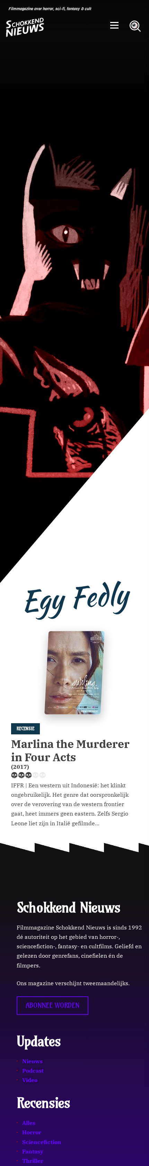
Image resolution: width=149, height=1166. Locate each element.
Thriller (32, 1160)
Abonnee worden (52, 1005)
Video (29, 1079)
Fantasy (32, 1151)
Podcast (33, 1070)
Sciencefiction (41, 1141)
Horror (31, 1132)
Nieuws (32, 1061)
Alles (28, 1122)
